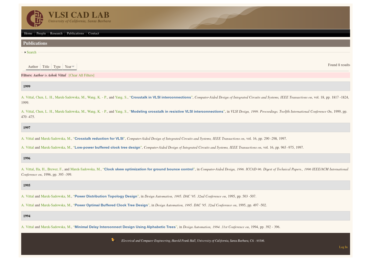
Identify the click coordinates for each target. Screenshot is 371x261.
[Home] (34, 25)
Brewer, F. (54, 169)
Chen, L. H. (44, 97)
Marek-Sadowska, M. (70, 97)
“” (161, 97)
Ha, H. (40, 169)
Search (31, 52)
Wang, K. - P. (97, 97)
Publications (75, 33)
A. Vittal (27, 97)
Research (56, 33)
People (41, 33)
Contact (93, 33)
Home (28, 33)
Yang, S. (121, 97)
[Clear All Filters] (81, 75)
